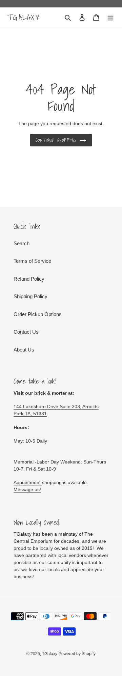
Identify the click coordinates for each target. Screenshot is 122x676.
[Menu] (110, 17)
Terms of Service (32, 261)
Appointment (28, 482)
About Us (24, 350)
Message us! (27, 489)
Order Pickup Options (38, 314)
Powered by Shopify (77, 653)
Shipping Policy (30, 296)
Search (21, 243)
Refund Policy (29, 279)
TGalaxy (23, 17)
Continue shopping (56, 140)
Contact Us (26, 332)
